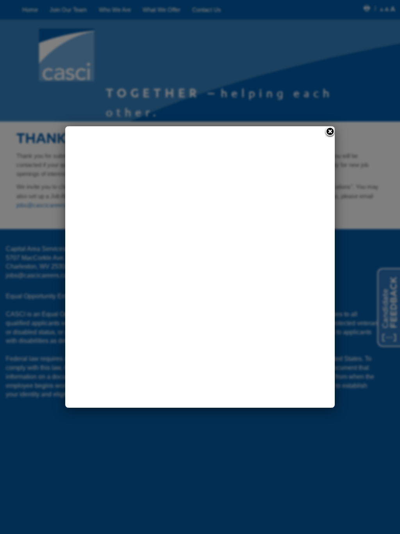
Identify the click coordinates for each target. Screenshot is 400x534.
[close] (329, 132)
